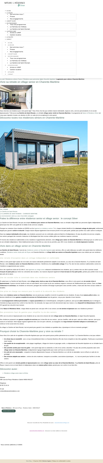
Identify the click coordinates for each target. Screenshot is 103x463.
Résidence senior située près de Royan (19, 252)
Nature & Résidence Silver (90, 113)
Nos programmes (13, 56)
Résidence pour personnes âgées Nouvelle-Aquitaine (39, 79)
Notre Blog (29, 461)
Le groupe (11, 45)
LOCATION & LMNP (13, 65)
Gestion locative (15, 35)
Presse (12, 16)
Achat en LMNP (15, 32)
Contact (9, 39)
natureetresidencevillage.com (62, 422)
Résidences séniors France (14, 79)
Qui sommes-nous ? (17, 14)
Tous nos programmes (18, 24)
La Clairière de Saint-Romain (20, 29)
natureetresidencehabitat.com (37, 430)
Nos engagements (16, 19)
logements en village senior (36, 269)
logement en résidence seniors (43, 228)
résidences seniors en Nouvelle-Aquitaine (39, 250)
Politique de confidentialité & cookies (61, 461)
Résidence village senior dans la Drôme (16, 373)
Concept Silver (12, 54)
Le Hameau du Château (18, 27)
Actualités (11, 72)
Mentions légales (46, 461)
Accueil (10, 42)
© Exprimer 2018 (37, 461)
